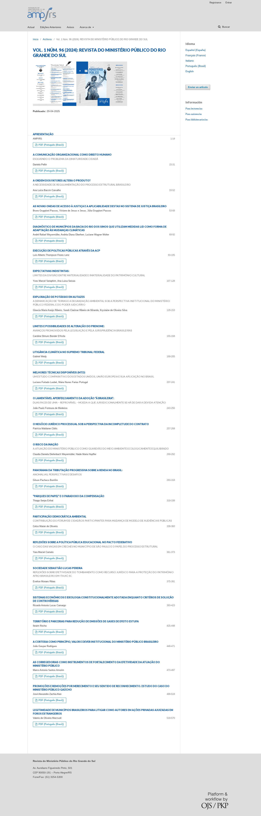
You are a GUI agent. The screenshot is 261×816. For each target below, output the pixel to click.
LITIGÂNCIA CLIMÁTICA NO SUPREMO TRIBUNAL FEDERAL (69, 352)
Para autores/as (194, 114)
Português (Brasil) (196, 66)
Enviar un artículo (198, 87)
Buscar (225, 26)
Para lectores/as (194, 108)
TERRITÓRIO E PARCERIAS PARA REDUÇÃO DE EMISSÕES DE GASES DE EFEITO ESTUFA (86, 621)
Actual (31, 27)
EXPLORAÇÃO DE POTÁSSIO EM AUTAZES (101, 300)
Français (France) (196, 55)
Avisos (70, 27)
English (190, 71)
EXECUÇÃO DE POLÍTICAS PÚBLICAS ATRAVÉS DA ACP (66, 250)
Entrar (228, 2)
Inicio (35, 39)
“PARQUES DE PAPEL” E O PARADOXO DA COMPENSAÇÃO (68, 496)
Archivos (47, 39)
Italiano (190, 60)
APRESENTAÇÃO (43, 134)
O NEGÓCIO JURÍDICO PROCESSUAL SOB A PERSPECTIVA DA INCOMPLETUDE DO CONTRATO (91, 424)
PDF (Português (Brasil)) (51, 145)
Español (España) (196, 50)
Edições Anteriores (50, 27)
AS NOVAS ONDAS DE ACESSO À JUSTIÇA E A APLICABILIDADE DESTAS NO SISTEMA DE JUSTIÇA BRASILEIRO (100, 206)
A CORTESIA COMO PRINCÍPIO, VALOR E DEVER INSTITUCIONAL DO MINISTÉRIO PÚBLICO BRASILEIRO (95, 641)
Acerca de (86, 27)
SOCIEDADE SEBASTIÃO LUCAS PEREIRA (103, 572)
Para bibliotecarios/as (197, 119)
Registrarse (215, 2)
